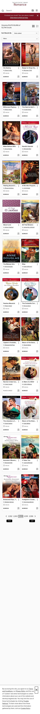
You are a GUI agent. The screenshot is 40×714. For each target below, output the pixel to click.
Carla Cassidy (8, 384)
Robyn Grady (8, 109)
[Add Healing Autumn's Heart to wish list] (18, 194)
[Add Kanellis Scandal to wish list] (37, 155)
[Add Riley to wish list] (37, 273)
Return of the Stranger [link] (29, 421)
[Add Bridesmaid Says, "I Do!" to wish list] (18, 508)
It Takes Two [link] (26, 460)
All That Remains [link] (27, 225)
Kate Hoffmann (28, 266)
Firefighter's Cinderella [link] (29, 500)
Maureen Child (28, 70)
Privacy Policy (20, 691)
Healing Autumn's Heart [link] (10, 186)
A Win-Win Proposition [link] (29, 186)
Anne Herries (8, 149)
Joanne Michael (28, 463)
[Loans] (33, 11)
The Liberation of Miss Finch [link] (10, 421)
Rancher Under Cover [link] (10, 382)
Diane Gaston (8, 423)
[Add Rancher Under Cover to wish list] (18, 391)
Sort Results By (6, 33)
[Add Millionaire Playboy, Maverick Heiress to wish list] (18, 116)
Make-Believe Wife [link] (9, 146)
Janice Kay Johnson (29, 227)
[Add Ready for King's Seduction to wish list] (37, 77)
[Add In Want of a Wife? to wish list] (37, 391)
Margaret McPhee (10, 345)
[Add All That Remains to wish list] (37, 234)
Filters (5, 38)
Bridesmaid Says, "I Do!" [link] (10, 500)
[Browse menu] (37, 10)
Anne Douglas (9, 266)
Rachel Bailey (27, 345)
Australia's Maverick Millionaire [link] (10, 460)
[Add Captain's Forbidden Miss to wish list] (18, 351)
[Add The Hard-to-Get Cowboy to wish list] (37, 116)
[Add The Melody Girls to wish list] (18, 273)
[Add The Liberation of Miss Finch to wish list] (18, 430)
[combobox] (15, 10)
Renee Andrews (9, 188)
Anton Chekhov (9, 227)
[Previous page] (6, 516)
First (9, 521)
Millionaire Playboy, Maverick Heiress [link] (10, 107)
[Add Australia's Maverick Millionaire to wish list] (18, 469)
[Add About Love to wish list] (18, 234)
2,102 (10, 516)
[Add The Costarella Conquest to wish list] (37, 312)
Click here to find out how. (19, 18)
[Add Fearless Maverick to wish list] (18, 312)
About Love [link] (7, 225)
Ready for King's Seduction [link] (29, 68)
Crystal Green (27, 109)
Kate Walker (27, 423)
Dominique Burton (29, 502)
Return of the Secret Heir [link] (29, 343)
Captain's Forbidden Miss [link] (10, 343)
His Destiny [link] (7, 68)
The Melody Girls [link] (9, 264)
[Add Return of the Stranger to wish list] (37, 430)
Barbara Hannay (9, 502)
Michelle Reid (27, 149)
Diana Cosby (8, 70)
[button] (33, 27)
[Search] (2, 10)
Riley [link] (23, 264)
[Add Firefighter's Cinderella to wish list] (37, 508)
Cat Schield (27, 188)
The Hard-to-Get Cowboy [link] (29, 107)
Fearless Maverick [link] (9, 303)
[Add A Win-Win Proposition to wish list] (37, 194)
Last (32, 521)
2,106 (31, 516)
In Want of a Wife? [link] (28, 382)
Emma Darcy (27, 306)
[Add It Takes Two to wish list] (37, 469)
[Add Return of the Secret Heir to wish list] (37, 351)
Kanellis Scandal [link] (27, 146)
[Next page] (35, 516)
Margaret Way (8, 463)
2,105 (26, 516)
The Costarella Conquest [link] (29, 303)
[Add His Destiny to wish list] (18, 77)
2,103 (15, 516)
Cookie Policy (25, 708)
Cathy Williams (28, 384)
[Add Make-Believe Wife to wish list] (18, 155)
